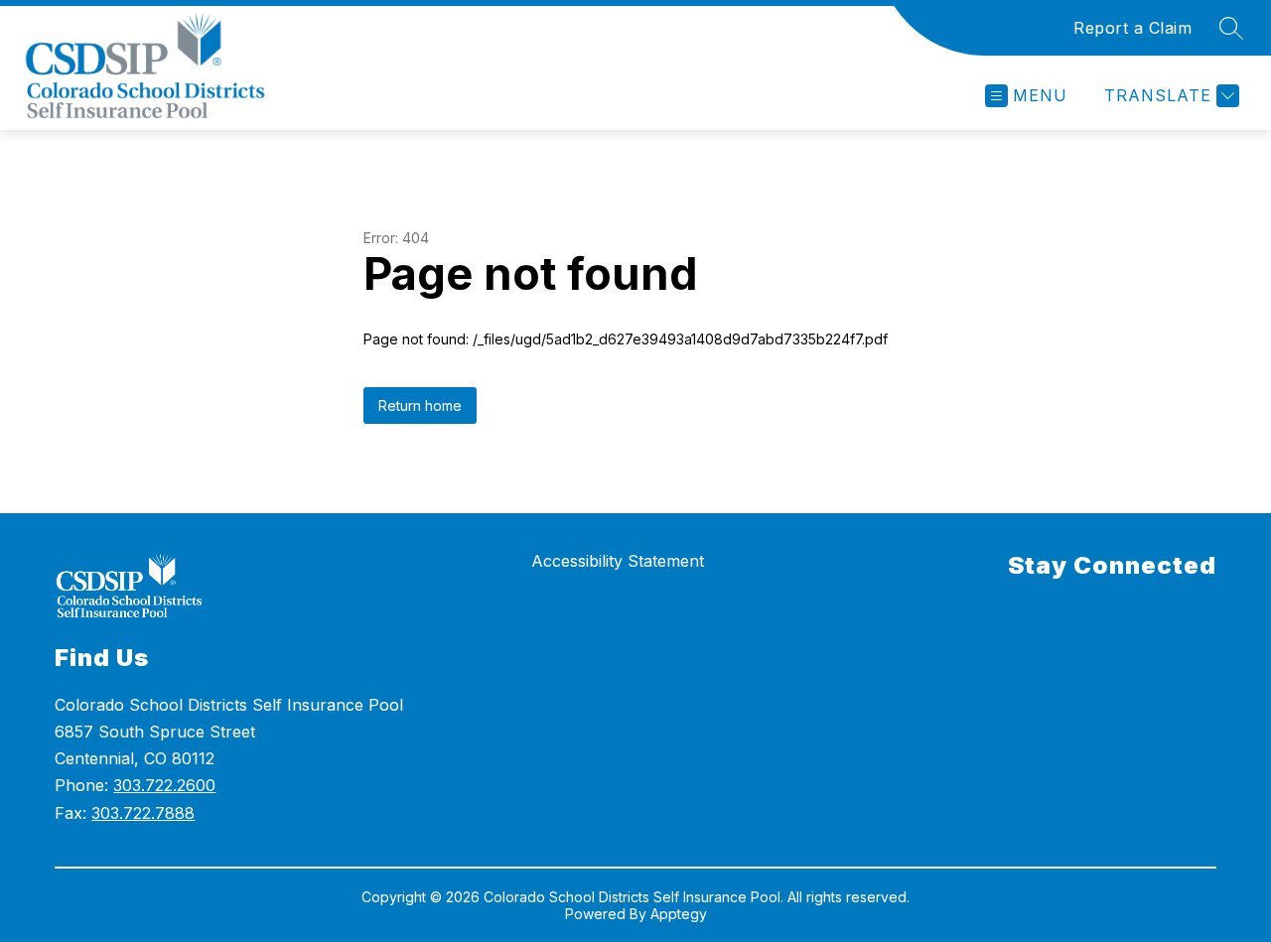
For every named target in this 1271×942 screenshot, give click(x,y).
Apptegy (678, 913)
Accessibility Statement (617, 561)
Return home (420, 405)
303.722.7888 (143, 813)
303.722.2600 (164, 785)
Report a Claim (1132, 28)
